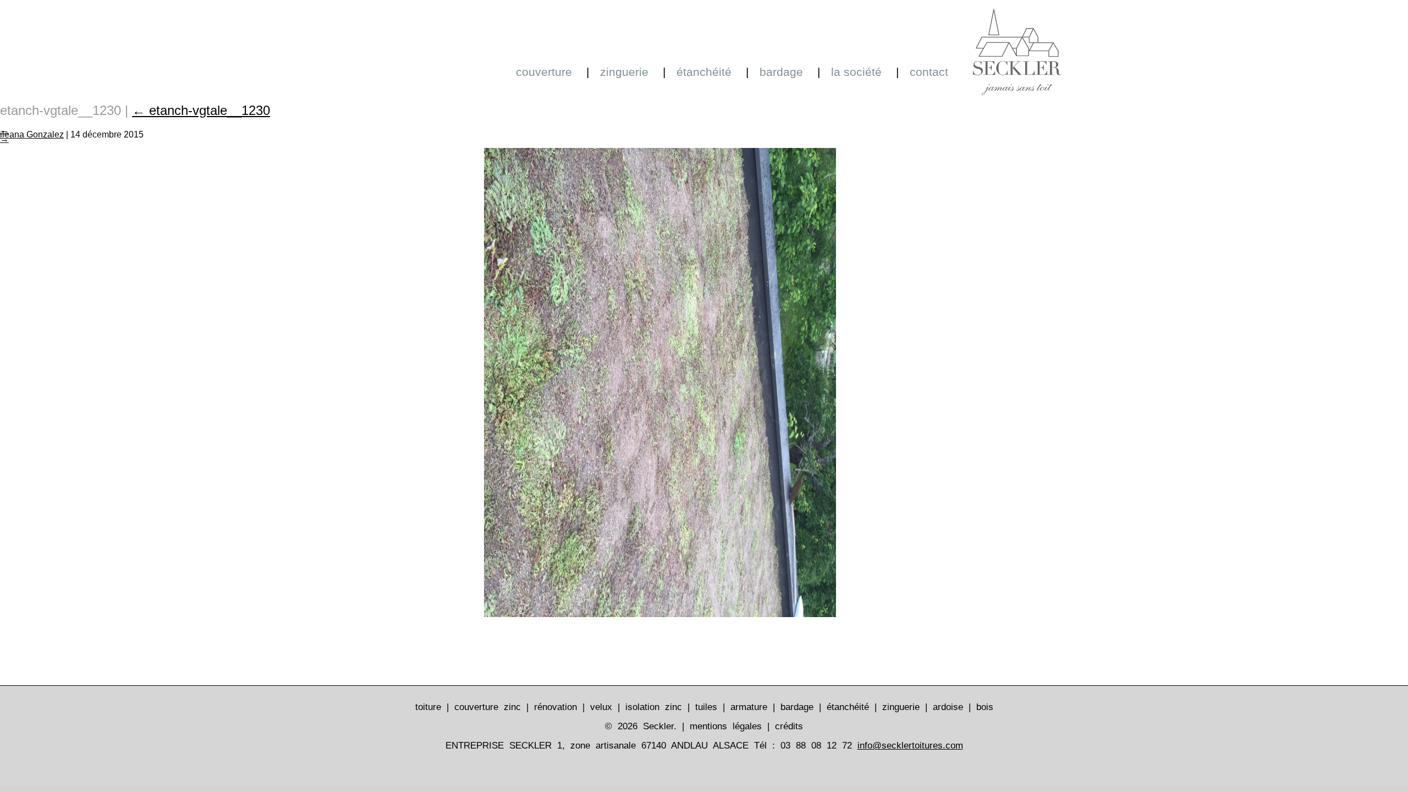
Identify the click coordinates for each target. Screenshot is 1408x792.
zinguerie (624, 71)
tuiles (706, 707)
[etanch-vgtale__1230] (660, 613)
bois (984, 707)
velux (601, 707)
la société (856, 71)
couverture (544, 71)
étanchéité (704, 71)
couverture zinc (487, 707)
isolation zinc (653, 707)
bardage (781, 71)
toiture (428, 707)
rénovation (555, 707)
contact (929, 71)
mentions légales (726, 726)
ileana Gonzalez (32, 134)
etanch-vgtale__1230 (201, 110)
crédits (789, 726)
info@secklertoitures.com (910, 745)
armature (748, 707)
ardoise (948, 707)
